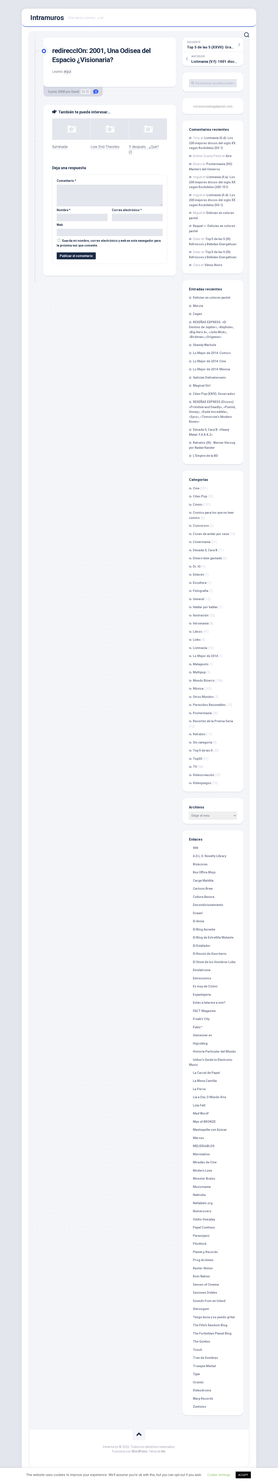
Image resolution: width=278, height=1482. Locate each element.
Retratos (199, 734)
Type (196, 1374)
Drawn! (198, 913)
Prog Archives (203, 1260)
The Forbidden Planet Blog (212, 1333)
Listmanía (200, 648)
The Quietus (201, 1341)
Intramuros (47, 17)
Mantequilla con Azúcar (210, 1129)
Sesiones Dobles (205, 1292)
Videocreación (203, 775)
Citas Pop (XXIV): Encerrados (214, 394)
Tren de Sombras (205, 1357)
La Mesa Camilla (205, 1081)
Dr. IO (85, 91)
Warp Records (203, 1398)
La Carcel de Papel (206, 1073)
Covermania (201, 542)
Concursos (201, 525)
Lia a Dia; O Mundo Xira (209, 1097)
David (75, 92)
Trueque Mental (204, 1366)
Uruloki (198, 1382)
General (198, 599)
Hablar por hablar (205, 607)
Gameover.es (202, 1035)
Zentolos (199, 1406)
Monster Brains (204, 1178)
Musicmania (202, 1187)
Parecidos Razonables (209, 705)
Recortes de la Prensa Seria (213, 721)
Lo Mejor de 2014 (205, 656)
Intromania (201, 623)
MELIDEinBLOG (204, 1146)
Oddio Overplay (204, 1219)
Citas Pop (200, 496)
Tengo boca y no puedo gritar (214, 1317)
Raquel (198, 226)
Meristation (201, 1154)
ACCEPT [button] (243, 1475)
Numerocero (202, 1211)
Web (60, 225)
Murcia (198, 306)
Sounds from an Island (209, 1301)
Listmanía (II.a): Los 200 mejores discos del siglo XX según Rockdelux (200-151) (212, 182)
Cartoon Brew (203, 888)
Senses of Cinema (206, 1284)
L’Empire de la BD (205, 455)
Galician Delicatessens (209, 377)
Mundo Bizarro (204, 680)
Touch (197, 1349)
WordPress (139, 1451)
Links (197, 639)
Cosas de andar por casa (211, 534)
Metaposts (200, 664)
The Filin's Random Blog (210, 1325)
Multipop (199, 672)
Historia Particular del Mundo (214, 1051)
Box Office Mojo (204, 872)
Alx (163, 1451)
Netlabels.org (203, 1203)
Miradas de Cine (205, 1162)
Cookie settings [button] (218, 1475)
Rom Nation (201, 1276)
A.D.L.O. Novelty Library (209, 856)
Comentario (66, 180)
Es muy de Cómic (205, 986)
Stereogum (201, 1309)
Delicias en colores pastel (211, 297)
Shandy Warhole (204, 345)
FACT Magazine (204, 1011)
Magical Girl (201, 385)
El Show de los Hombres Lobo (214, 962)
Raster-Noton (203, 1268)
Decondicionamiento (208, 905)
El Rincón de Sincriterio (210, 953)
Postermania (202, 713)
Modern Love (202, 1170)
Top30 (197, 758)
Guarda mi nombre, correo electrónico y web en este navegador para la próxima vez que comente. (109, 243)
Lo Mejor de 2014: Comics (212, 353)
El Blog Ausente (204, 929)
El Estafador (201, 945)
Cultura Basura (203, 897)
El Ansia (198, 921)
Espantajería (202, 994)
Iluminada (60, 146)
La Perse (199, 1089)
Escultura (200, 583)
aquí (67, 71)
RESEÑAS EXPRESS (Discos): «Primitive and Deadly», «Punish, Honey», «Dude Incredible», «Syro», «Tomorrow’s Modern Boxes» (212, 411)
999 (195, 848)
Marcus (198, 1138)
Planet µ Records (205, 1252)
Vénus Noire (213, 265)
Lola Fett (199, 1105)
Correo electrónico (127, 210)
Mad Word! (201, 1113)
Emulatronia (201, 970)
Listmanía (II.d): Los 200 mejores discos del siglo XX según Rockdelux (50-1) (212, 143)
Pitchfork (200, 1243)
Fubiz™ (198, 1027)
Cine (196, 488)
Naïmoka (199, 1195)
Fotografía (200, 591)
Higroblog (200, 1043)
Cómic (197, 504)
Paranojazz (201, 1235)
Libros (197, 631)
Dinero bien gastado (207, 558)
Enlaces (198, 574)
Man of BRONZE (204, 1121)
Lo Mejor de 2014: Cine (209, 361)
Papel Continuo (204, 1227)
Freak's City (201, 1019)
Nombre (64, 210)
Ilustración (200, 615)
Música (198, 688)
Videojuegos (202, 783)
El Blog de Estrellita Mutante (213, 937)
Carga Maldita (203, 880)
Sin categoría (202, 742)
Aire (229, 156)
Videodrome (202, 1390)
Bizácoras (200, 864)
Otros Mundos (203, 697)
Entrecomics (202, 978)
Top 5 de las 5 (203, 750)
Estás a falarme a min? (209, 1002)
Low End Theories (105, 146)
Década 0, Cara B (205, 550)
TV (195, 766)
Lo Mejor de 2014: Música (211, 369)
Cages (197, 314)
